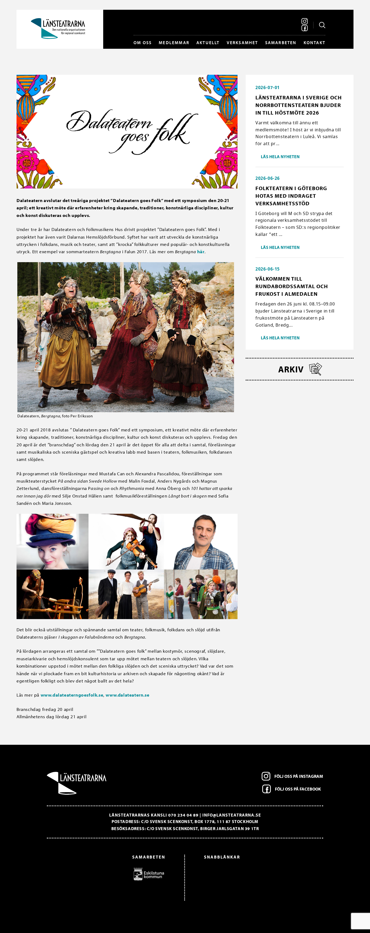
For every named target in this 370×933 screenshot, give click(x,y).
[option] (108, 874)
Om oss (143, 42)
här (201, 251)
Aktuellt (208, 42)
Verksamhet (242, 42)
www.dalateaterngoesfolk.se (72, 695)
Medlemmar (174, 42)
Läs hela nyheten (280, 156)
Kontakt (314, 42)
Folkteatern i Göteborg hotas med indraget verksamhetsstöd (291, 196)
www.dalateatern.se (127, 695)
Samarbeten (281, 42)
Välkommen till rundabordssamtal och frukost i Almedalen (291, 286)
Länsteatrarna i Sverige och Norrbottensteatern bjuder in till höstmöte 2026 (298, 105)
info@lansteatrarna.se (231, 815)
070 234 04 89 (183, 815)
